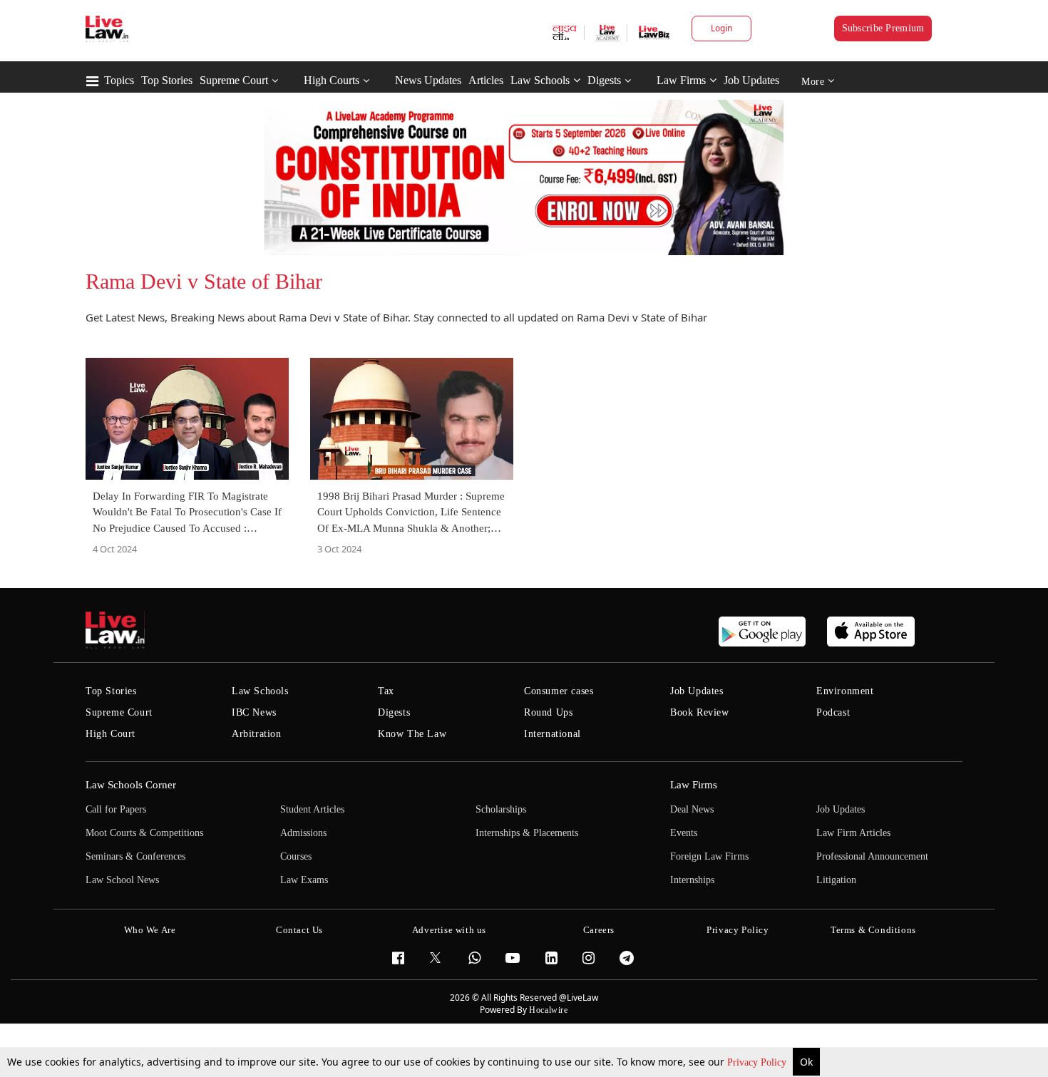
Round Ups (548, 712)
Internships (692, 880)
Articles (485, 80)
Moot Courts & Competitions (144, 833)
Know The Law (412, 733)
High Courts (331, 80)
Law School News (122, 880)
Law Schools (540, 80)
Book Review (699, 712)
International (552, 733)
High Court (110, 733)
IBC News (254, 712)
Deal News (692, 809)
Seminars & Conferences (135, 856)
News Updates (428, 80)
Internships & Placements (527, 833)
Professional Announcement (872, 856)
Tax (386, 691)
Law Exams (304, 880)
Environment (845, 691)
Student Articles (312, 809)
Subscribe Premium (883, 28)
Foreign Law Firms (709, 856)
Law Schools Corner (131, 784)
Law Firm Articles (853, 833)
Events (683, 833)
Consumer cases (558, 691)
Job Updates (751, 80)
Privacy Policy (758, 1062)
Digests (604, 80)
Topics (119, 80)
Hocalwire (548, 1010)
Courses (296, 856)
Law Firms (681, 80)
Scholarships (501, 809)
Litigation (836, 880)
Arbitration (257, 733)
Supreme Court (234, 80)
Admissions (303, 833)
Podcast (833, 712)
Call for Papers (116, 809)
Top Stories (166, 80)
